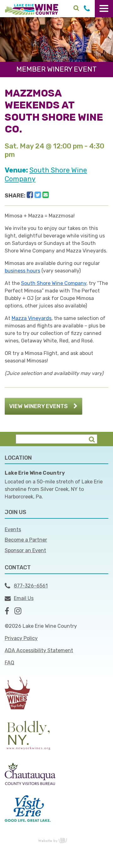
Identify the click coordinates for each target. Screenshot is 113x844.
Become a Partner (26, 540)
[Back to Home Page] (31, 9)
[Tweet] (38, 195)
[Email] (45, 195)
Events (13, 529)
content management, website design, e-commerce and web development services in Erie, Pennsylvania (56, 840)
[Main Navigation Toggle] (104, 8)
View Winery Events (38, 406)
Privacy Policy (21, 638)
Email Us (24, 598)
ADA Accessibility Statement (39, 650)
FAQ (9, 663)
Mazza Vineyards (31, 318)
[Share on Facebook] (30, 195)
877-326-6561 (31, 586)
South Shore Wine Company (53, 283)
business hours (22, 271)
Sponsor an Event (25, 550)
